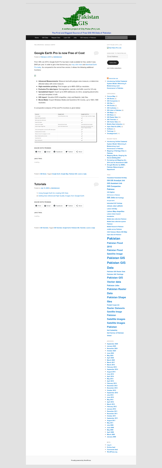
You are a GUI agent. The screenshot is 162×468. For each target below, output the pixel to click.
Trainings (110, 131)
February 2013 (112, 383)
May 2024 (110, 355)
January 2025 (111, 346)
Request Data (55, 38)
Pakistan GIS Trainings (115, 274)
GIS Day (110, 103)
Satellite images (116, 319)
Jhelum (109, 206)
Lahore (120, 206)
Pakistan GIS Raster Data (116, 271)
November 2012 (112, 388)
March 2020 (111, 360)
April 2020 (110, 358)
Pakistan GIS (73, 174)
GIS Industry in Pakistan (88, 38)
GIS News (43, 174)
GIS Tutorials (44, 228)
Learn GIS (67, 38)
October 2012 (111, 390)
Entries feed (111, 447)
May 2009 (110, 430)
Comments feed (112, 449)
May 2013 (110, 379)
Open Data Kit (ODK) (114, 126)
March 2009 (111, 434)
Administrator (57, 57)
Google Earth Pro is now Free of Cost (59, 53)
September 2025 (112, 344)
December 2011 (112, 411)
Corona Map (111, 96)
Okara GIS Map (121, 232)
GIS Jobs (111, 197)
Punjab (109, 305)
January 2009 (111, 437)
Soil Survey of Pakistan (115, 333)
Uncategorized (112, 133)
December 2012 (112, 385)
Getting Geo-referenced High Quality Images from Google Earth (61, 196)
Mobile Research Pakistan (115, 227)
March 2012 (111, 404)
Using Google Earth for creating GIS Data (53, 193)
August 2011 (111, 420)
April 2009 (110, 432)
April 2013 (110, 381)
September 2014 (112, 369)
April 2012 (110, 402)
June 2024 (110, 353)
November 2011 (112, 413)
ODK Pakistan (111, 232)
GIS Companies (112, 101)
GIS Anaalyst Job (117, 180)
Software (110, 129)
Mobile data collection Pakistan (116, 219)
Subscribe (112, 62)
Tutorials (40, 184)
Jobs (75, 38)
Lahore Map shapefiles (115, 211)
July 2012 (110, 395)
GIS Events (111, 105)
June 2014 (110, 374)
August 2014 (111, 372)
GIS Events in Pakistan (113, 195)
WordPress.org (112, 452)
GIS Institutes (111, 108)
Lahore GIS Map (112, 209)
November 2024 (112, 348)
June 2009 (110, 427)
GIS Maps (110, 112)
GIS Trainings (119, 198)
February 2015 (112, 367)
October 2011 (111, 416)
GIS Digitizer (111, 192)
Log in (109, 445)
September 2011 (112, 418)
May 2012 (110, 399)
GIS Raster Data (112, 117)
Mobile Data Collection (114, 124)
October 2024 (111, 351)
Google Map (64, 174)
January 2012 (111, 409)
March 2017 (111, 362)
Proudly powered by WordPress (81, 460)
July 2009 (110, 425)
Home (37, 38)
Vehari (109, 335)
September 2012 (112, 393)
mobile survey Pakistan (114, 229)
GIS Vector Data (112, 122)
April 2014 (110, 376)
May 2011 (110, 423)
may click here (77, 64)
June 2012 (110, 397)
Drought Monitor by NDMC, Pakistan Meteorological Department (116, 167)
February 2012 (112, 406)
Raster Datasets (116, 308)
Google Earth (56, 174)
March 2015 (111, 365)
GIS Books (110, 98)
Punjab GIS (115, 305)
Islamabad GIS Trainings (114, 203)
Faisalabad (110, 178)
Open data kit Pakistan (114, 235)
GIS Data (45, 38)
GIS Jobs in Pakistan (114, 110)
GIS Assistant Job (114, 183)
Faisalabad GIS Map (120, 178)
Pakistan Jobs (113, 285)
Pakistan (113, 238)
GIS (108, 180)
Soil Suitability (112, 330)
